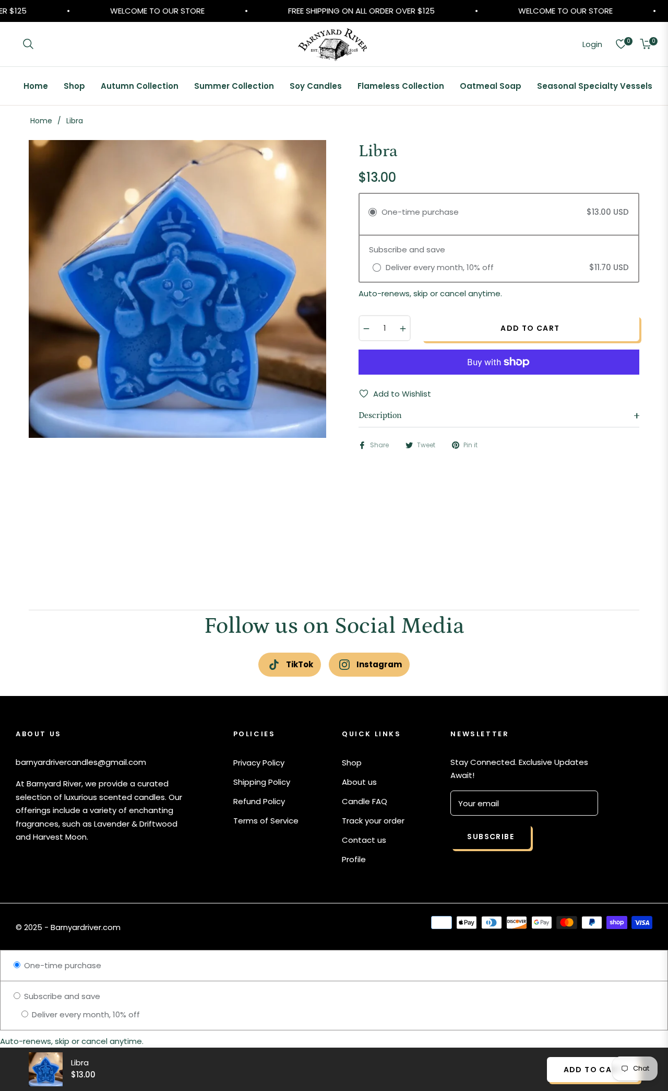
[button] (28, 44)
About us (359, 781)
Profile (354, 859)
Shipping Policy (261, 781)
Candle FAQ (364, 801)
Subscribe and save (61, 996)
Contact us (364, 839)
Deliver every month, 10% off (85, 1014)
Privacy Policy (258, 762)
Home (41, 120)
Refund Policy (259, 801)
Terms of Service (266, 820)
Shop (352, 762)
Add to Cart (593, 1069)
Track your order (373, 820)
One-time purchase (61, 965)
